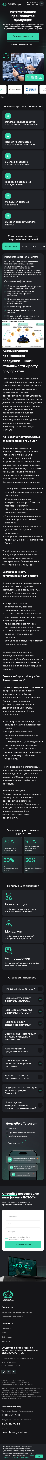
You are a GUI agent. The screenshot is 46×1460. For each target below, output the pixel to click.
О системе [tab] (11, 246)
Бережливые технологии (12, 1317)
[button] (41, 3)
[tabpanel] (23, 300)
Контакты (5, 1341)
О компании (6, 1329)
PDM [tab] (24, 246)
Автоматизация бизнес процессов (16, 1312)
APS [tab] (35, 246)
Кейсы (4, 1333)
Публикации (7, 1337)
